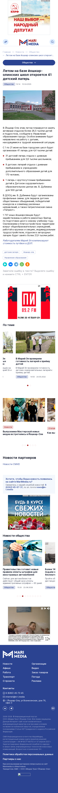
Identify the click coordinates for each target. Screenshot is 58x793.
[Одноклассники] (27, 264)
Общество (9, 84)
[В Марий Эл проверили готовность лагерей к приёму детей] (35, 342)
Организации (39, 663)
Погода (36, 676)
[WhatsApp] (22, 264)
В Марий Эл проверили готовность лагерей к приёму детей (33, 361)
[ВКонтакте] (10, 264)
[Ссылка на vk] (5, 708)
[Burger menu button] (5, 42)
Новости (8, 427)
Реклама (36, 681)
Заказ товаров (40, 672)
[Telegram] (16, 264)
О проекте (9, 681)
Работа (7, 672)
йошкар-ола (29, 252)
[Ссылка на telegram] (11, 708)
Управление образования (15, 258)
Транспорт (9, 676)
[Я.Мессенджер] (5, 264)
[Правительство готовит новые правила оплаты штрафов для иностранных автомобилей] (22, 553)
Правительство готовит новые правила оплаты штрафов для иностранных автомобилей (20, 572)
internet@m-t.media (15, 697)
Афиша (6, 668)
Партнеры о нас (12, 759)
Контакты (8, 688)
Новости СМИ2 (11, 464)
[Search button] (52, 42)
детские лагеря (11, 252)
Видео (35, 668)
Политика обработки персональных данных (28, 754)
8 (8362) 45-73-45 (15, 693)
